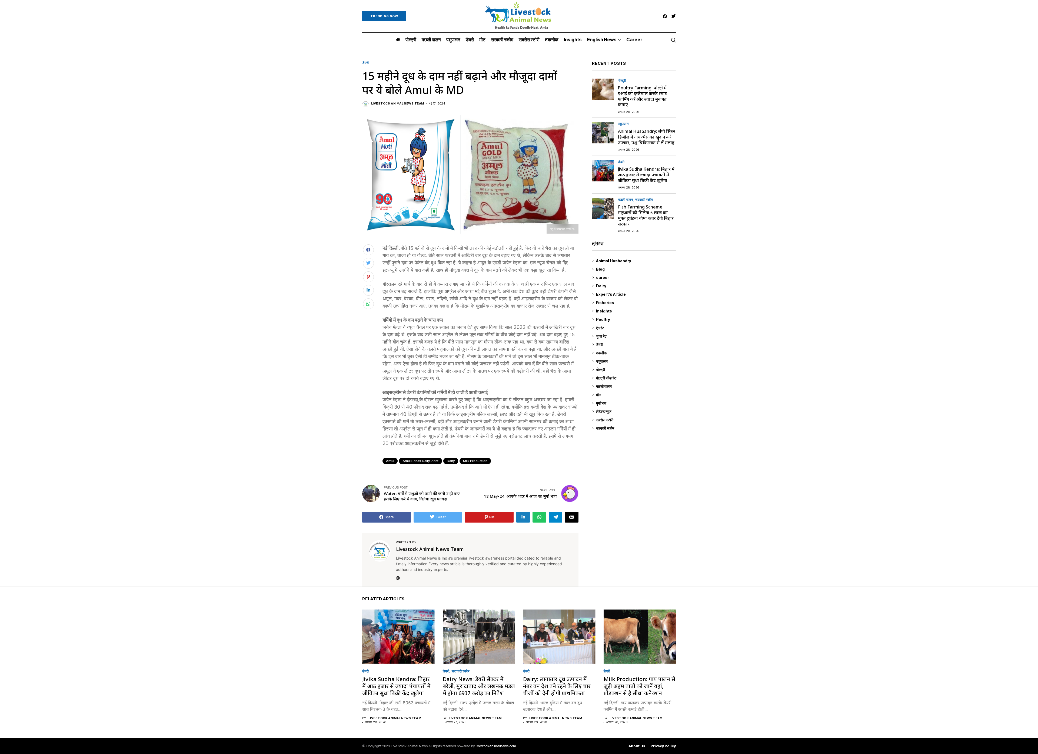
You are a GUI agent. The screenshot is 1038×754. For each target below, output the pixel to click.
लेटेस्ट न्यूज (635, 411)
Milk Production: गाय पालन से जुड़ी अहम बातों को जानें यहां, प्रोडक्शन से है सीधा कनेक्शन (639, 686)
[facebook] (665, 16)
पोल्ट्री (622, 81)
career (635, 277)
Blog (635, 269)
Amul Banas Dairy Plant (420, 461)
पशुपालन (623, 124)
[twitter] (673, 16)
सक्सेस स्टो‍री (635, 420)
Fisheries (635, 302)
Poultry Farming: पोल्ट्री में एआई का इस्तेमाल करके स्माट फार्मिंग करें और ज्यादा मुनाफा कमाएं (642, 96)
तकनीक (635, 353)
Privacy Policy (663, 746)
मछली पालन (625, 200)
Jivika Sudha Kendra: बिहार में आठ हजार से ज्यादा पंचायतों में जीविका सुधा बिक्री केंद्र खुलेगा (646, 174)
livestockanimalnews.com (496, 746)
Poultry (635, 319)
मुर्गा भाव (635, 403)
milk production (475, 461)
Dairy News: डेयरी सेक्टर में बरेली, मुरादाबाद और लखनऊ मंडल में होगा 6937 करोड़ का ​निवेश (479, 686)
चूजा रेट (635, 336)
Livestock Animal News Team (397, 103)
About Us (636, 746)
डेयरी (365, 63)
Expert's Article (635, 294)
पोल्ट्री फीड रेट (635, 378)
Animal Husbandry (635, 260)
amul (390, 461)
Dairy (451, 461)
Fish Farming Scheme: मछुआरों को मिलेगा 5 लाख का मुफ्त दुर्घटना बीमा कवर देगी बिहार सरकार (646, 215)
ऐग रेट (635, 327)
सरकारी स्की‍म (644, 200)
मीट (635, 394)
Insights (635, 311)
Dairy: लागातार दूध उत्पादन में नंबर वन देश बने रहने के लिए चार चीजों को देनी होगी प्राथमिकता (557, 686)
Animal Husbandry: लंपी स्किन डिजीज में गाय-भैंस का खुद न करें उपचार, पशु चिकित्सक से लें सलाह (646, 137)
